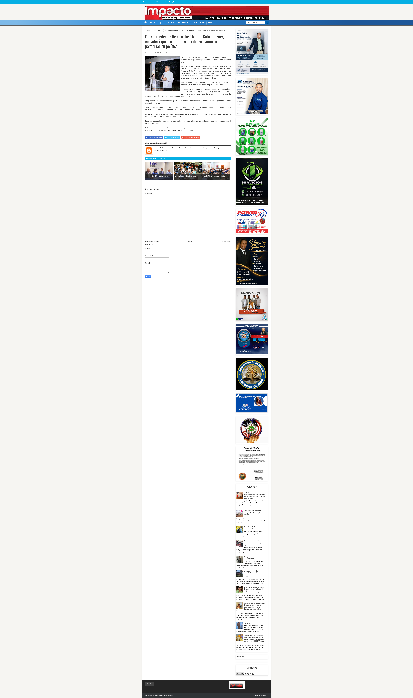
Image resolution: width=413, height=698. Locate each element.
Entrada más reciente (152, 241)
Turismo (146, 2)
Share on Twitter (174, 137)
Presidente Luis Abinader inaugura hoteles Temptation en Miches (254, 512)
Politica (152, 22)
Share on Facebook (156, 137)
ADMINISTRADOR (243, 656)
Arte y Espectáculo (175, 2)
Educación (155, 2)
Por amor (247, 623)
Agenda (163, 2)
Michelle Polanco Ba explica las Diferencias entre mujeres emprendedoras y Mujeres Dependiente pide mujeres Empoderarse (250, 607)
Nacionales (165, 53)
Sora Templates (261, 695)
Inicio (190, 241)
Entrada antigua (226, 241)
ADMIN (149, 684)
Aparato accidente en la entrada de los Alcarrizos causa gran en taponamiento (254, 543)
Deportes (162, 22)
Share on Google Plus (192, 137)
